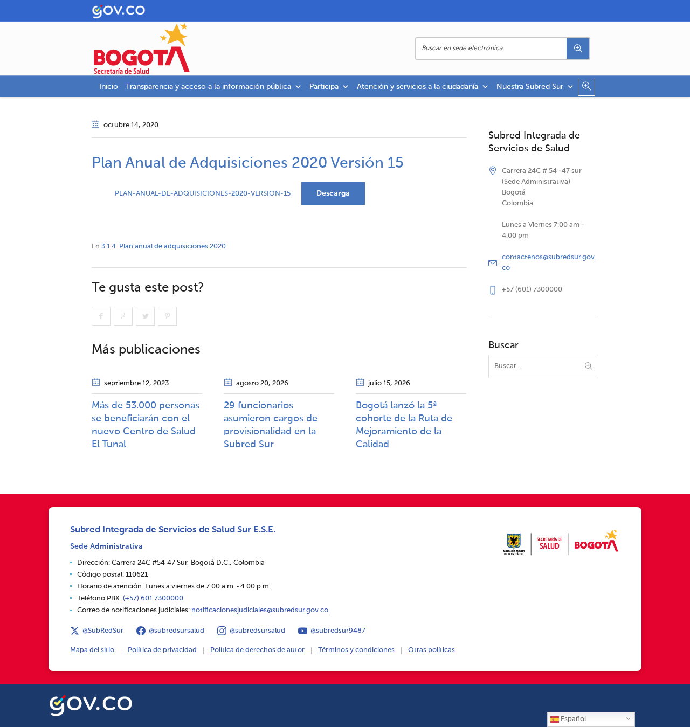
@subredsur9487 (337, 630)
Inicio (108, 87)
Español (572, 719)
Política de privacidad (162, 650)
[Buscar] (578, 48)
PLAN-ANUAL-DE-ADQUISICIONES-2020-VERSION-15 (203, 193)
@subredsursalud (176, 630)
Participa (324, 87)
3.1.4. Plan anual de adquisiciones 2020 (163, 246)
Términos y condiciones (356, 650)
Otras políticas (431, 650)
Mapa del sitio (92, 650)
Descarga (333, 193)
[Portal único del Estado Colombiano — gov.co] (91, 704)
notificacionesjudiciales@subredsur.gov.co (259, 610)
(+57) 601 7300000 (153, 598)
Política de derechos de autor (257, 650)
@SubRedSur (102, 630)
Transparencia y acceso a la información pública (208, 87)
